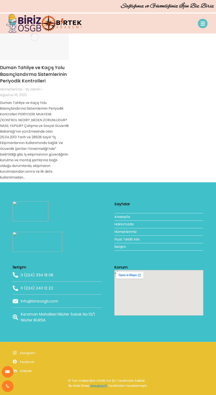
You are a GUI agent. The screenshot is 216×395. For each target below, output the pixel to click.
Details (40, 37)
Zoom (29, 37)
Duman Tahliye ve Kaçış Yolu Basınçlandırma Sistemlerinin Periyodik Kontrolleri (33, 74)
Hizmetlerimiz (11, 89)
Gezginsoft (98, 385)
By (33, 89)
